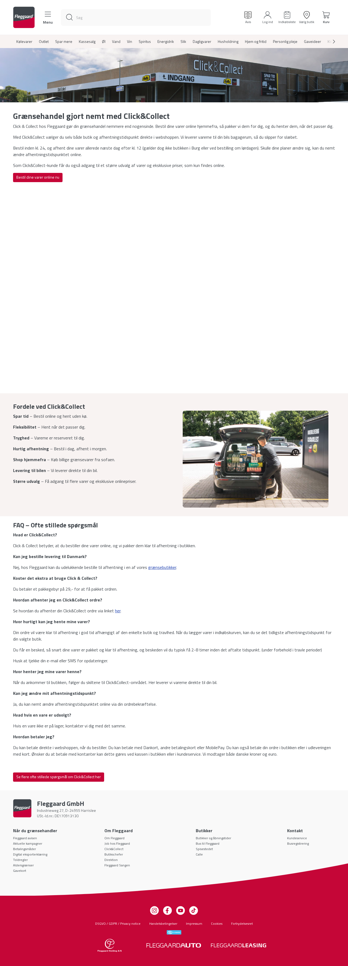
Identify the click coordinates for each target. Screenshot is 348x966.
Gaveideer (312, 41)
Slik (183, 41)
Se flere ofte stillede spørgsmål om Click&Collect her (58, 777)
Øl (103, 41)
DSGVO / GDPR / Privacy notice (118, 923)
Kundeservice (297, 838)
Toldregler (20, 859)
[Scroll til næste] (329, 41)
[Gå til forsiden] (24, 17)
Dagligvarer (202, 41)
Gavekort (19, 870)
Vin (129, 41)
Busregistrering (298, 843)
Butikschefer (113, 854)
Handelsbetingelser (163, 923)
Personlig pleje (285, 41)
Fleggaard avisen (25, 838)
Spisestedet (204, 848)
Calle (199, 854)
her (117, 610)
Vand (116, 41)
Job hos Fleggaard (117, 843)
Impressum (194, 923)
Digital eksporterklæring (30, 854)
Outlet (44, 41)
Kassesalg (87, 41)
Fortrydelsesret (242, 923)
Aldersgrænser (23, 865)
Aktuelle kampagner (27, 843)
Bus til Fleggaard (207, 843)
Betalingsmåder (24, 848)
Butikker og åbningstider (213, 838)
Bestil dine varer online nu (37, 177)
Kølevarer (24, 41)
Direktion (111, 859)
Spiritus (145, 41)
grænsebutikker (162, 567)
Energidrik (165, 41)
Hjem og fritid (255, 41)
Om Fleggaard (114, 838)
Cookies (216, 923)
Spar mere (63, 41)
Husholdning (228, 41)
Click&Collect (113, 848)
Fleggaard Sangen (117, 865)
